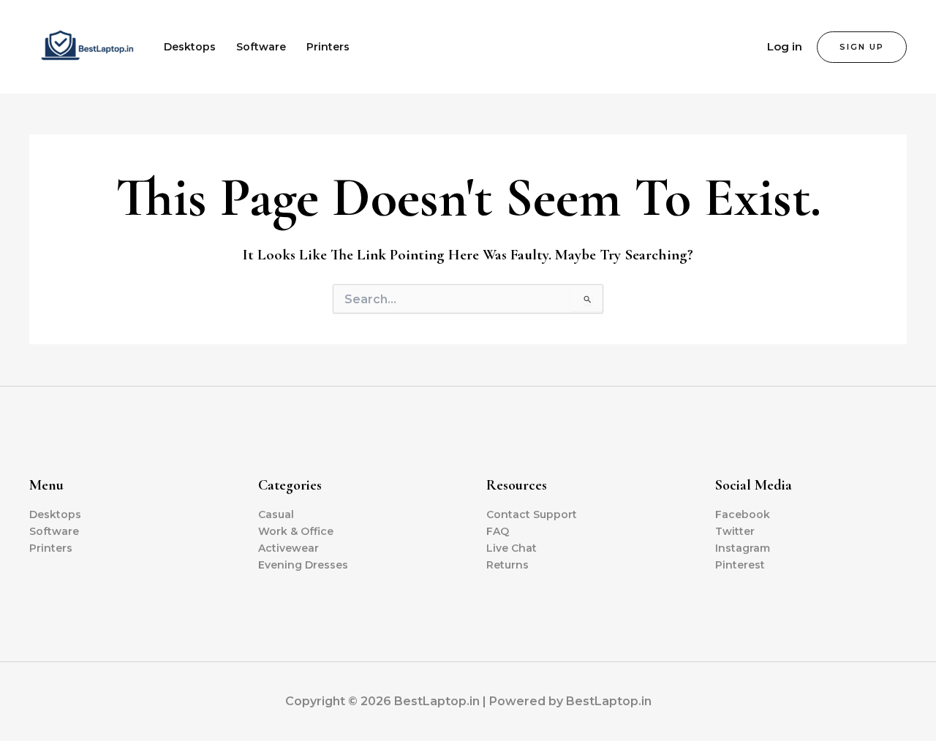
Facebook (742, 514)
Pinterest (740, 564)
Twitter (735, 531)
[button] (862, 47)
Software (261, 46)
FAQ (497, 531)
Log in (784, 46)
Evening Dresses (303, 564)
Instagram (742, 548)
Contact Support (531, 514)
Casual (276, 514)
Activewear (288, 548)
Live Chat (511, 548)
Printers (328, 46)
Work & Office (295, 531)
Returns (507, 564)
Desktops (190, 46)
